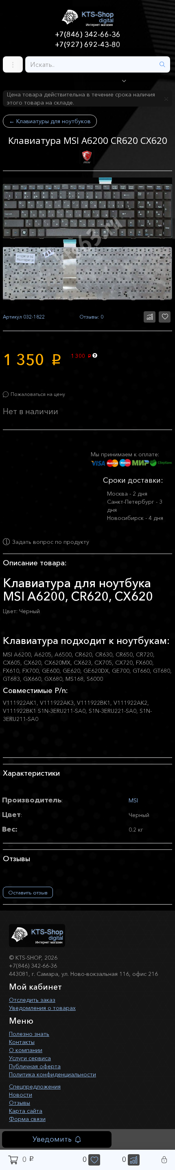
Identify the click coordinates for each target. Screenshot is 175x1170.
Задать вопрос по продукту (50, 541)
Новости (20, 1094)
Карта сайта (25, 1110)
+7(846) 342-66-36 (87, 34)
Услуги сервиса (30, 1058)
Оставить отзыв (28, 892)
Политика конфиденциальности (52, 1074)
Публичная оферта (35, 1066)
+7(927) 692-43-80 (87, 44)
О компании (25, 1050)
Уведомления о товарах (42, 1008)
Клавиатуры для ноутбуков (50, 121)
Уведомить (52, 1139)
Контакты (22, 1042)
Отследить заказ (32, 999)
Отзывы (19, 1102)
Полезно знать (29, 1033)
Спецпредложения (35, 1086)
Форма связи (27, 1119)
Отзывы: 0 (91, 317)
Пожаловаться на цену (38, 394)
